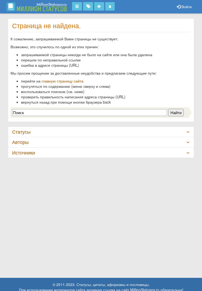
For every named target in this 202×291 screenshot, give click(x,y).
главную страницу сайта (62, 81)
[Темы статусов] (88, 6)
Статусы (21, 131)
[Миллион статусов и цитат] (36, 6)
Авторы (20, 142)
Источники (23, 152)
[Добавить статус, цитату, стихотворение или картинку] (99, 6)
